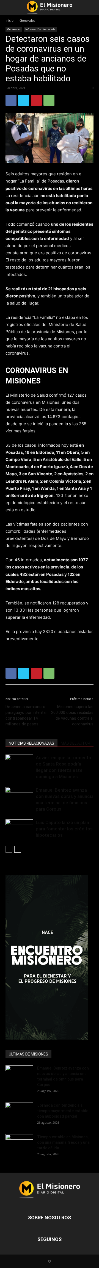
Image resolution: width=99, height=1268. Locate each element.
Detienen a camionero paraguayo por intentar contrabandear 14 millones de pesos (26, 715)
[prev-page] (9, 849)
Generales (27, 20)
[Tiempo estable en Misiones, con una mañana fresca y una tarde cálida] (19, 1143)
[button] (9, 7)
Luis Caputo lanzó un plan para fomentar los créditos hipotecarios (64, 829)
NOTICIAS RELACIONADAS (31, 743)
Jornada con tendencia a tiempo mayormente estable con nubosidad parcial (62, 1110)
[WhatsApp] (48, 100)
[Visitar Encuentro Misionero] (50, 957)
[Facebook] (11, 100)
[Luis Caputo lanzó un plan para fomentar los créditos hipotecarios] (19, 828)
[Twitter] (23, 100)
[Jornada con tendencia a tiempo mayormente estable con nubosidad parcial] (19, 1112)
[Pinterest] (36, 100)
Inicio (9, 20)
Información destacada (40, 29)
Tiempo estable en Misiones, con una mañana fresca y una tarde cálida (63, 1142)
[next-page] (17, 849)
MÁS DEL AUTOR (75, 743)
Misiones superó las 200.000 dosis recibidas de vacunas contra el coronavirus (72, 715)
